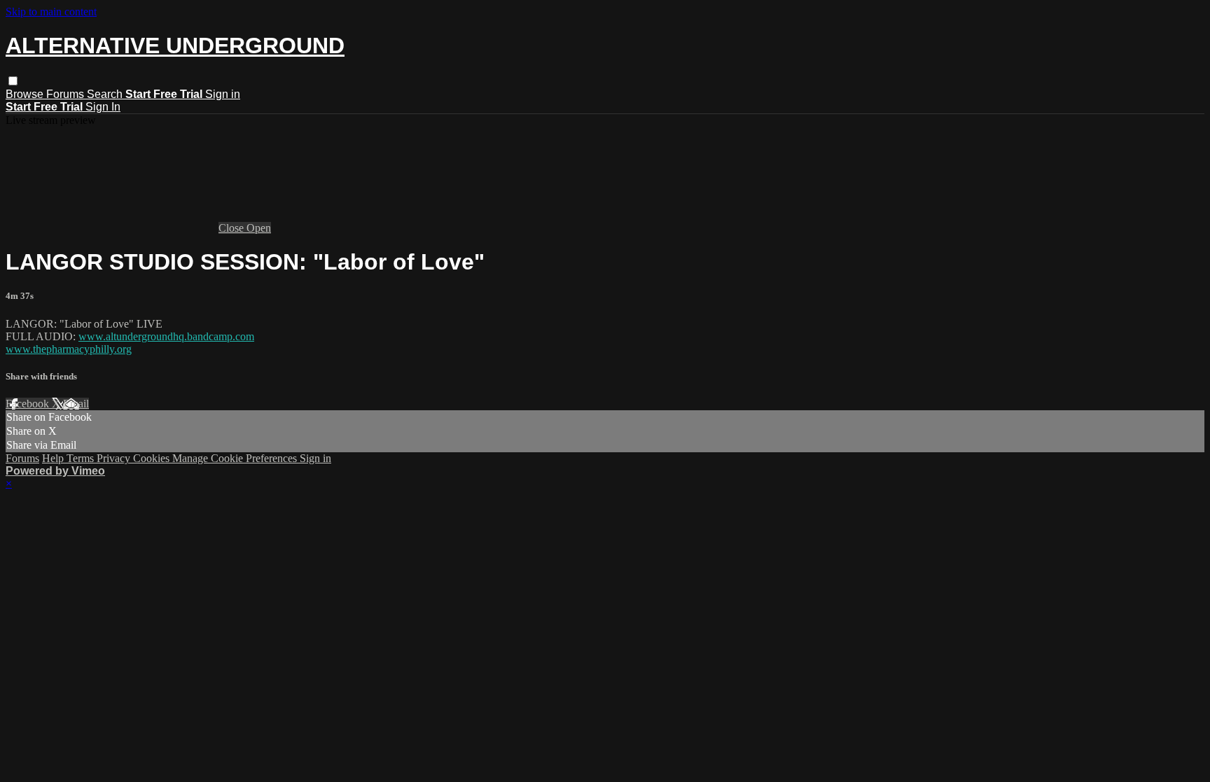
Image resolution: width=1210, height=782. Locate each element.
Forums (66, 94)
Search (106, 94)
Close (232, 228)
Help (54, 458)
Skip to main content (51, 12)
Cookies (152, 458)
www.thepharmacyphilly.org (69, 349)
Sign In (102, 107)
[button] (13, 80)
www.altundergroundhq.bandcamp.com (166, 336)
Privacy (115, 458)
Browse (26, 94)
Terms (82, 458)
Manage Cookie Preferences (236, 458)
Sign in (222, 94)
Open (258, 228)
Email (76, 404)
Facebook (29, 404)
